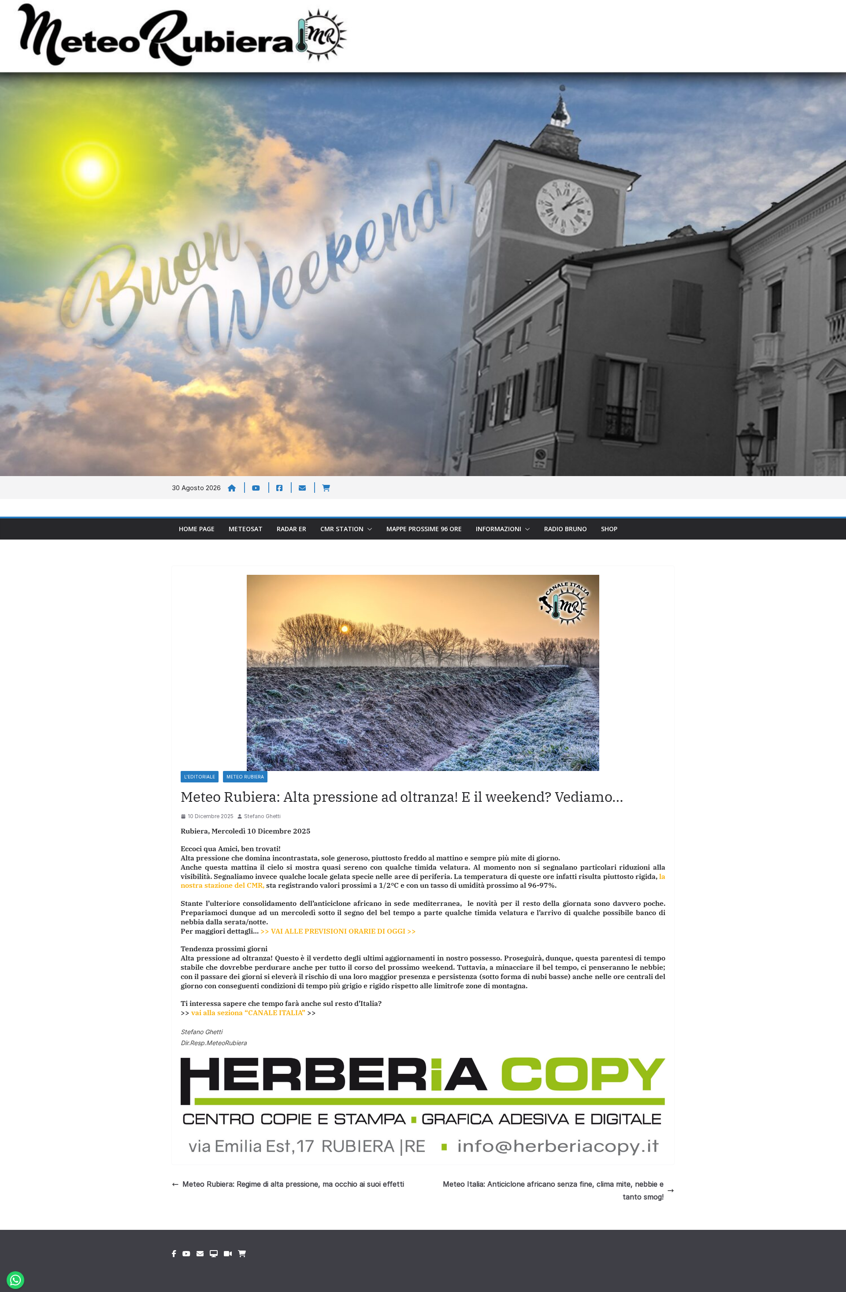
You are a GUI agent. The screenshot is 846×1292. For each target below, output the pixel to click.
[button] (368, 529)
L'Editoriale (199, 776)
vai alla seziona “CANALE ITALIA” (248, 1012)
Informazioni (498, 529)
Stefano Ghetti (262, 816)
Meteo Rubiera (245, 776)
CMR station (342, 529)
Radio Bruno (565, 529)
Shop (609, 529)
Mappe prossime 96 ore (424, 529)
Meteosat (246, 529)
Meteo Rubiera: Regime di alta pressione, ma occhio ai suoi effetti (293, 1184)
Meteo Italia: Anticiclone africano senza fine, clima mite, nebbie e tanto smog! (553, 1190)
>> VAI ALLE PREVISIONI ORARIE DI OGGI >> (338, 931)
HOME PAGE (197, 529)
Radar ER (291, 529)
